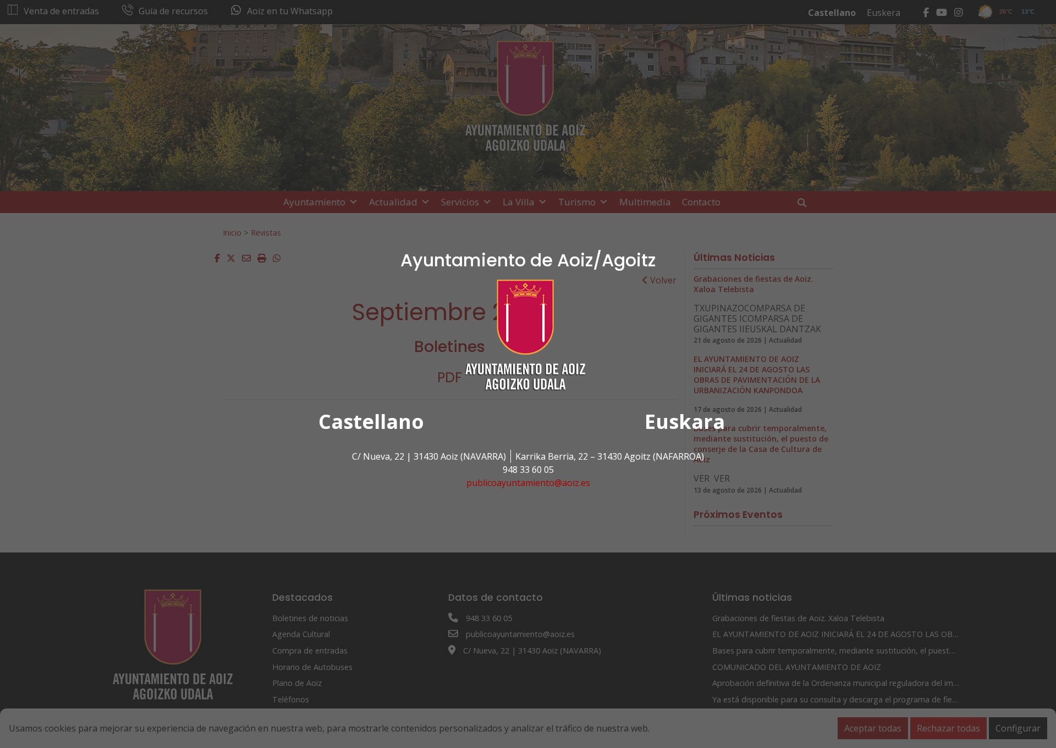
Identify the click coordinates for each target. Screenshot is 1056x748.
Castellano (371, 421)
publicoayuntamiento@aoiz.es (528, 483)
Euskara (685, 421)
